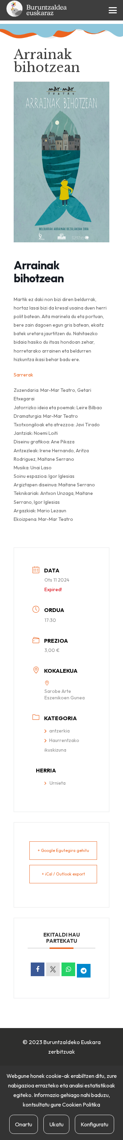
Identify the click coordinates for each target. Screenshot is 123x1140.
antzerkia (59, 731)
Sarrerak (23, 375)
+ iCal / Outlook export (63, 874)
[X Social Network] (53, 969)
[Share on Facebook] (37, 969)
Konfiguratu (94, 1124)
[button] (113, 10)
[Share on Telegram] (84, 971)
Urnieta (58, 783)
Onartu (23, 1124)
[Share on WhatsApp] (68, 969)
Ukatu (56, 1124)
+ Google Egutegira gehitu (63, 850)
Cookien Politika (81, 1104)
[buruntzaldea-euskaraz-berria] (37, 10)
